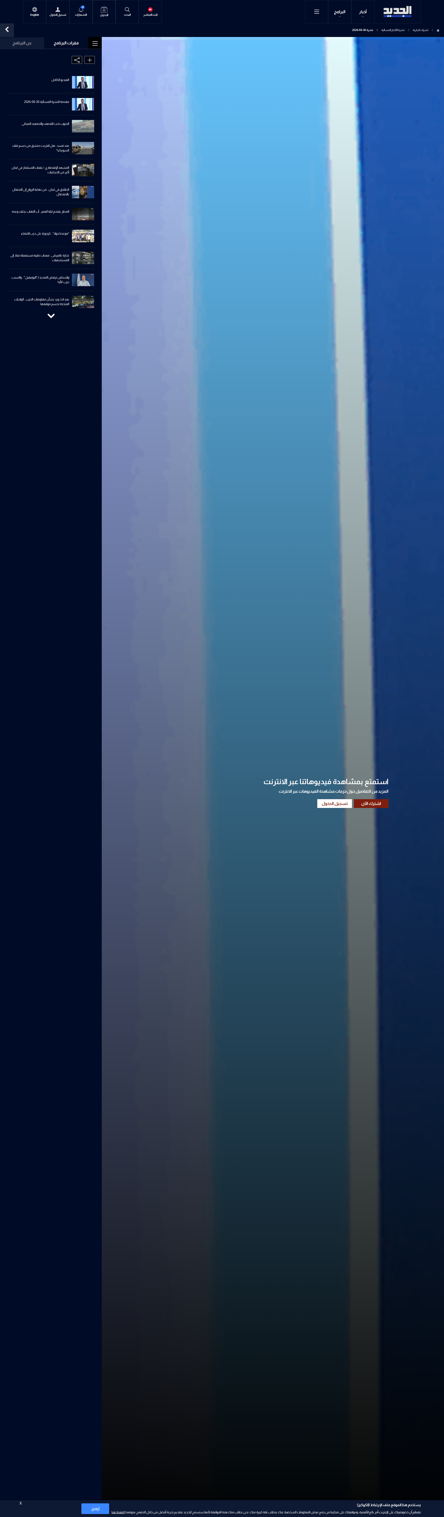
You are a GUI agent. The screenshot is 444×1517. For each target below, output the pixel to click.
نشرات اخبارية (420, 30)
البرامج (339, 11)
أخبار (363, 11)
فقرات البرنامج (66, 43)
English (34, 15)
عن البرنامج (22, 43)
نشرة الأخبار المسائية (392, 30)
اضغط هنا (118, 1512)
